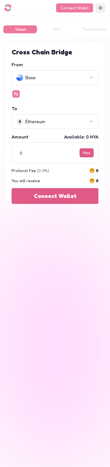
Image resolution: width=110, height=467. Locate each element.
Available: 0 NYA (81, 137)
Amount (20, 137)
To (14, 108)
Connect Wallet (75, 7)
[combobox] (55, 77)
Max (86, 152)
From (17, 64)
